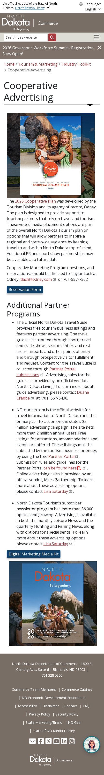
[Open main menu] (96, 37)
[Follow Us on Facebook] (41, 741)
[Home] (30, 22)
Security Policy (67, 714)
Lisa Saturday (56, 491)
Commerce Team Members (34, 689)
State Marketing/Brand (44, 722)
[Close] (99, 47)
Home (9, 64)
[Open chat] (91, 744)
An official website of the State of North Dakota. (30, 5)
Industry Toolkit (76, 64)
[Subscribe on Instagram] (72, 741)
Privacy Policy (39, 714)
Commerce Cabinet (76, 689)
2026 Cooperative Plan (35, 201)
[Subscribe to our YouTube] (56, 741)
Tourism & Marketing (38, 64)
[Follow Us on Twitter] (48, 741)
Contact (70, 706)
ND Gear (75, 722)
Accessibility (27, 706)
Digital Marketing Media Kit (34, 554)
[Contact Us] (32, 741)
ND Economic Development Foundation (54, 697)
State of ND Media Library (54, 730)
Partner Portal (61, 456)
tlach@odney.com (36, 279)
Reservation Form (25, 289)
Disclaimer (50, 706)
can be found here (60, 468)
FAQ (86, 706)
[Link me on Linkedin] (64, 741)
